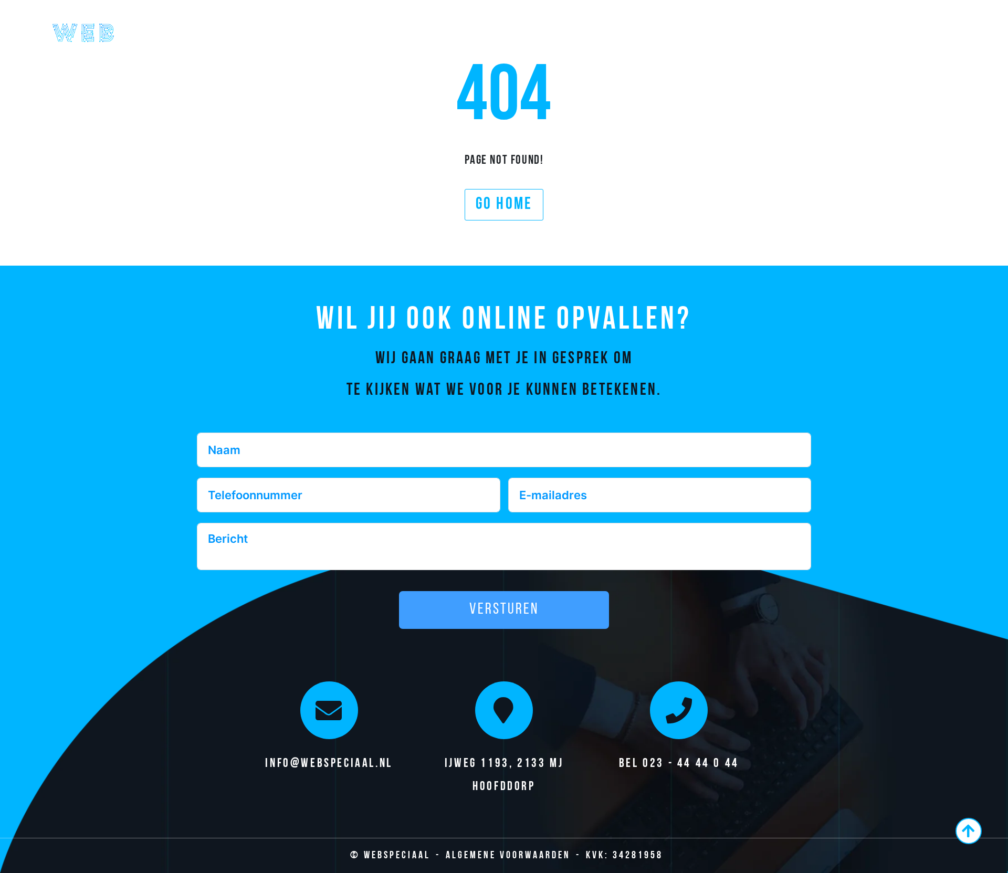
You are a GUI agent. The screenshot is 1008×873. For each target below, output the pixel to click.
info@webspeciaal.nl (328, 764)
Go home (504, 204)
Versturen (504, 610)
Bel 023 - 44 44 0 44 (679, 764)
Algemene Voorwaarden (508, 855)
